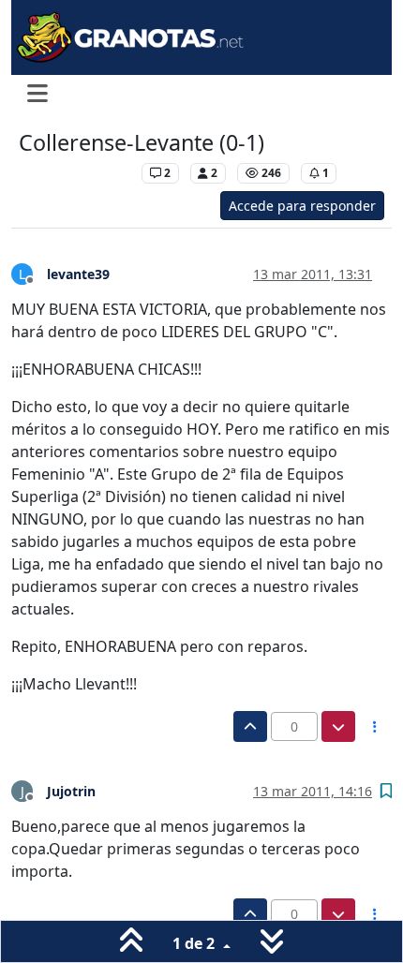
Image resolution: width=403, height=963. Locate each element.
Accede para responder (302, 206)
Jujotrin (71, 791)
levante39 (78, 274)
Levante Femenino (75, 173)
